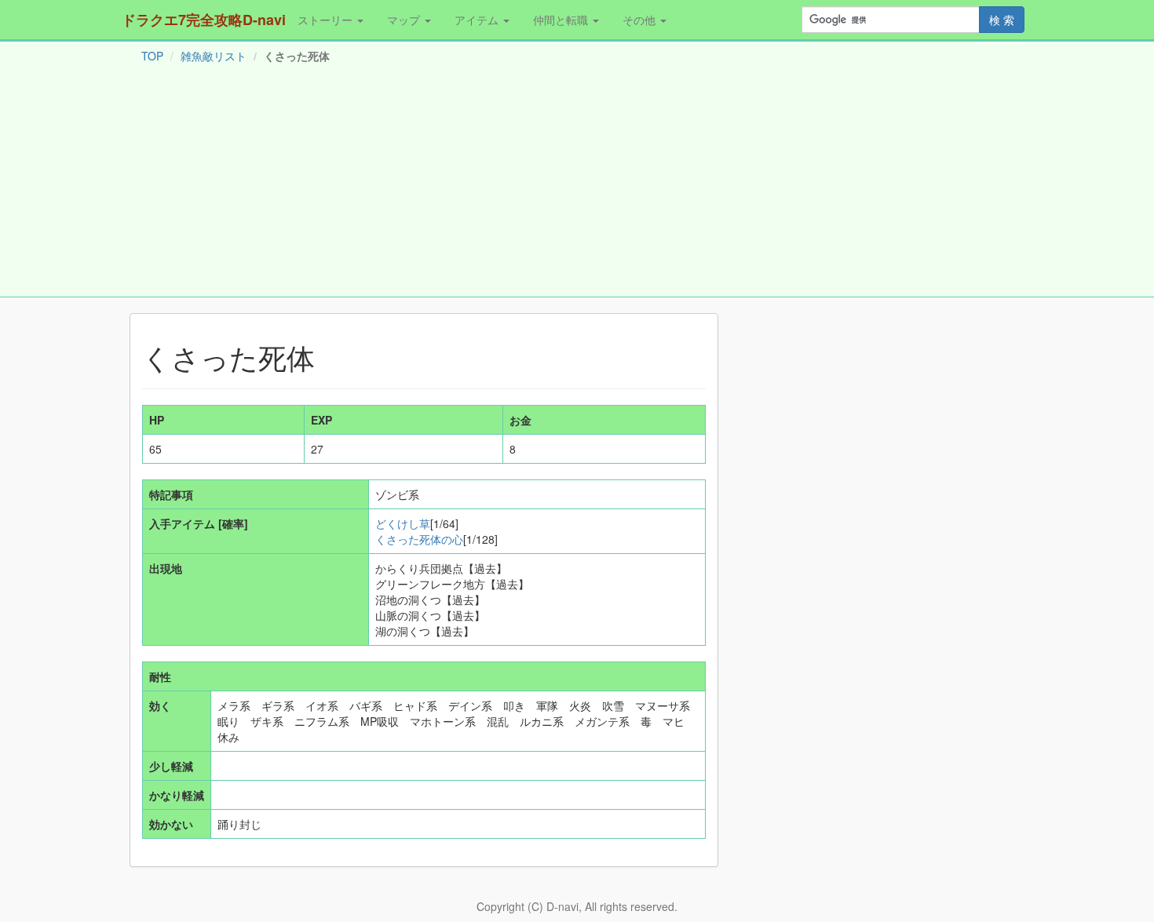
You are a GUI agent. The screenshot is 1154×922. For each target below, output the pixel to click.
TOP (152, 56)
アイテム (478, 19)
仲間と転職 (562, 19)
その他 (641, 19)
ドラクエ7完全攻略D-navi (204, 19)
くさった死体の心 (419, 539)
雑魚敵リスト (214, 56)
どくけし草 (402, 523)
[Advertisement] (577, 183)
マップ (405, 19)
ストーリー (327, 19)
